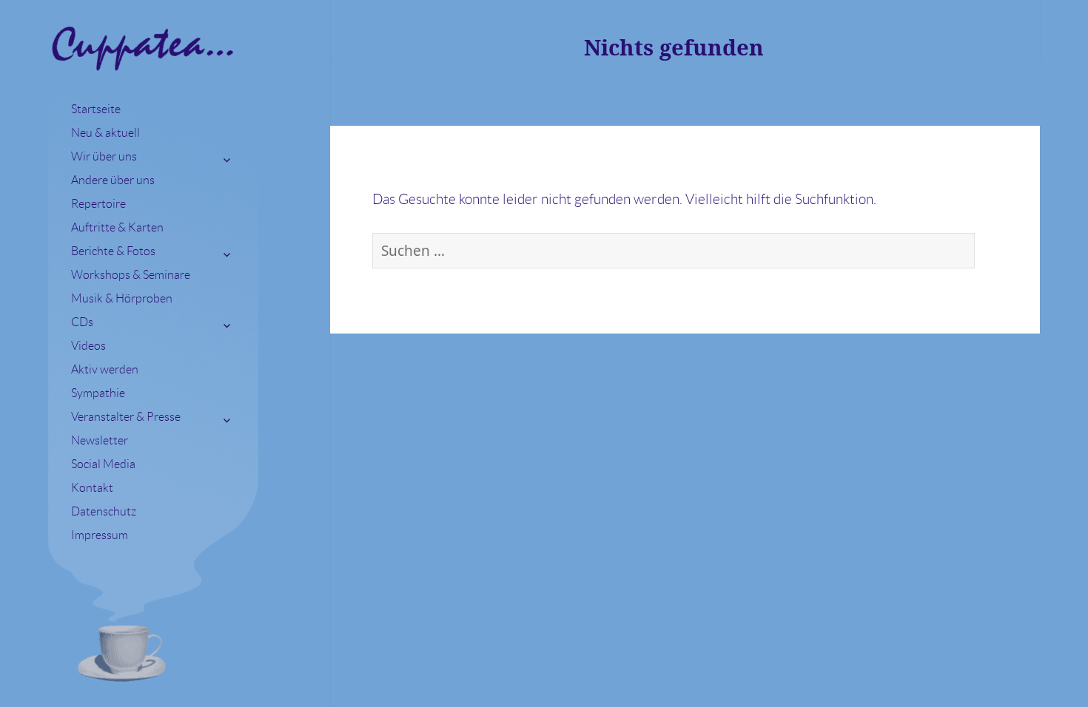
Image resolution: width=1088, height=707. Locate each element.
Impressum (99, 535)
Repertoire (98, 203)
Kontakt (92, 487)
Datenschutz (103, 511)
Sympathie (98, 393)
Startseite (96, 109)
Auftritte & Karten (117, 227)
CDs (82, 322)
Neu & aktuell (105, 132)
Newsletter (99, 440)
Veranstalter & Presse (126, 416)
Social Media (103, 464)
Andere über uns (113, 180)
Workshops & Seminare (130, 274)
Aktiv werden (104, 369)
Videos (88, 345)
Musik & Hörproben (121, 298)
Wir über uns (104, 156)
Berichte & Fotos (113, 251)
